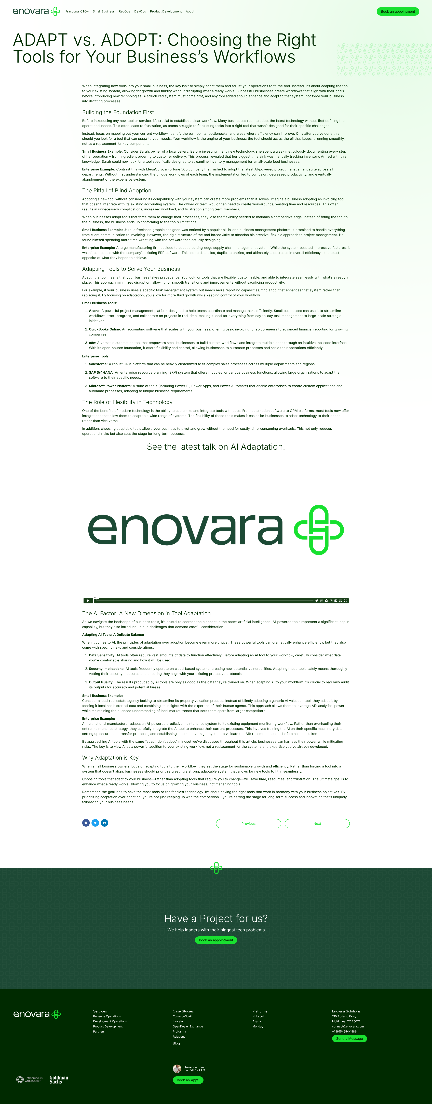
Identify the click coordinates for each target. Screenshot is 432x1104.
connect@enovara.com (348, 1026)
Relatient (179, 1036)
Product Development (166, 11)
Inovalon (178, 1021)
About (190, 11)
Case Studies (183, 1011)
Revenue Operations (107, 1016)
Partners (99, 1031)
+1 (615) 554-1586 (344, 1031)
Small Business (104, 11)
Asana (256, 1021)
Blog (176, 1043)
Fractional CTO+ (77, 11)
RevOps (124, 11)
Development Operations (110, 1021)
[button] (86, 823)
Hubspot (258, 1016)
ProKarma (179, 1031)
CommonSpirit (182, 1016)
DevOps (140, 11)
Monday (257, 1026)
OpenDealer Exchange (188, 1026)
